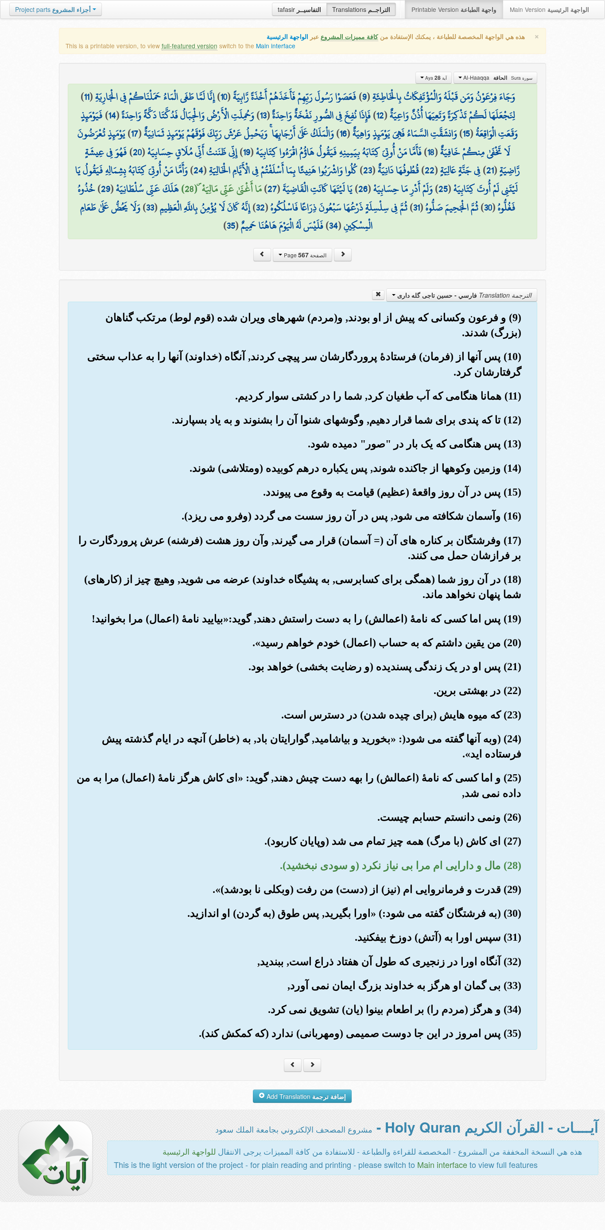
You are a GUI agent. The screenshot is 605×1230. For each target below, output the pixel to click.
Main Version (549, 9)
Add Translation (305, 1096)
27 (272, 188)
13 (263, 115)
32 (260, 207)
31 (416, 207)
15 (466, 133)
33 (150, 207)
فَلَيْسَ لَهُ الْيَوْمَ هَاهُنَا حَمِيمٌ (282, 225)
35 (231, 225)
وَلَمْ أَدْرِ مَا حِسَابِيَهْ (403, 188)
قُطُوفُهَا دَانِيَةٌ (398, 170)
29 (105, 188)
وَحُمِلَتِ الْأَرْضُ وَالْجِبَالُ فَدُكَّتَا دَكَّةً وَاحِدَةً (188, 115)
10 (224, 96)
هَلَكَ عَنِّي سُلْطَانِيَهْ (147, 188)
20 (137, 152)
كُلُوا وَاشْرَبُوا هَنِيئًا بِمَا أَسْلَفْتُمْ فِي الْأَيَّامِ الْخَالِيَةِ (283, 170)
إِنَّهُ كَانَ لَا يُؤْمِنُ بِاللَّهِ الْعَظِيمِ (205, 207)
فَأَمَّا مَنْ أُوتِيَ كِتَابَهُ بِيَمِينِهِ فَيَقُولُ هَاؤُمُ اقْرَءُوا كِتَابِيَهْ (339, 152)
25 (443, 188)
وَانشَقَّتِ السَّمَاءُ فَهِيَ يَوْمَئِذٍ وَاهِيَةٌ (405, 133)
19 (246, 152)
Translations (361, 9)
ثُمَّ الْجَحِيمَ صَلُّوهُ (452, 207)
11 (86, 96)
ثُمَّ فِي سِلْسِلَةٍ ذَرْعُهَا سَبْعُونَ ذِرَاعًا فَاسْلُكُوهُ (339, 207)
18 (430, 152)
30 (488, 207)
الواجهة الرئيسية (287, 36)
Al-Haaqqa (497, 77)
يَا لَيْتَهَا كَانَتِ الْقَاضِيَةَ (318, 188)
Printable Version (453, 9)
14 (112, 115)
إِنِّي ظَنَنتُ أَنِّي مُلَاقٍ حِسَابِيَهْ (192, 152)
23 (367, 170)
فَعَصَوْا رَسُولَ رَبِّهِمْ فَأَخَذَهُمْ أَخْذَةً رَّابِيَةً (295, 96)
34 (333, 225)
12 (380, 115)
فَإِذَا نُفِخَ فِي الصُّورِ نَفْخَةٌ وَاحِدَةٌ (321, 115)
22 (429, 170)
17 (134, 133)
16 (343, 133)
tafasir (299, 9)
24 (198, 170)
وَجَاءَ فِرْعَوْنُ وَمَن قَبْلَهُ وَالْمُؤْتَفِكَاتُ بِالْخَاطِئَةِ (443, 96)
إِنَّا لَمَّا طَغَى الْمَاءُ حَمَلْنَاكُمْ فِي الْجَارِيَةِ (155, 96)
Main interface (275, 45)
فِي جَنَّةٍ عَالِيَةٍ (460, 170)
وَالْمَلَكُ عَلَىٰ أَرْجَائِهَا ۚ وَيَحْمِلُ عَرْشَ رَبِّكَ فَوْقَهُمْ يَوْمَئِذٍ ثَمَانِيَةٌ (239, 133)
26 (363, 188)
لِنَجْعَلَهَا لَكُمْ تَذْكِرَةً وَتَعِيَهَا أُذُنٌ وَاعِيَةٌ (452, 115)
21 (490, 170)
